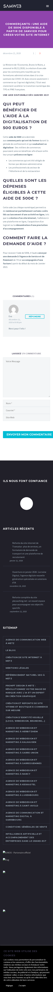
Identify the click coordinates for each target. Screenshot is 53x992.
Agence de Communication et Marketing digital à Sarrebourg (25, 816)
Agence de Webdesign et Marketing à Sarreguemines (24, 762)
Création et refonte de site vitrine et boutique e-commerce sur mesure (27, 707)
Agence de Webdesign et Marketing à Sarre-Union (22, 751)
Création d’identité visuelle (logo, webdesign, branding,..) (25, 719)
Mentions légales (17, 668)
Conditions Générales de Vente (26, 827)
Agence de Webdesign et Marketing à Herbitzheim (22, 730)
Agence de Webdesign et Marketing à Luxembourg (22, 793)
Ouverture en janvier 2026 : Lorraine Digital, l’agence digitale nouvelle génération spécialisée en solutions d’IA (29, 577)
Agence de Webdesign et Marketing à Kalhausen (21, 740)
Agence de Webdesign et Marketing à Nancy (21, 772)
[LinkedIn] (21, 278)
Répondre (35, 316)
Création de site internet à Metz (24, 659)
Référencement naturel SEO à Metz (25, 677)
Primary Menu (47, 6)
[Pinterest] (13, 278)
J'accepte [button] (22, 985)
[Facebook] (5, 278)
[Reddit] (25, 278)
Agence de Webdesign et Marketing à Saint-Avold (22, 804)
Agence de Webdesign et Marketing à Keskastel (21, 783)
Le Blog (11, 650)
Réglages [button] (9, 985)
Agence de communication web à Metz (26, 641)
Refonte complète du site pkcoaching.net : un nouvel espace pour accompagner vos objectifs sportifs (28, 602)
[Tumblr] (17, 278)
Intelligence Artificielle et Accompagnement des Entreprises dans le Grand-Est (26, 837)
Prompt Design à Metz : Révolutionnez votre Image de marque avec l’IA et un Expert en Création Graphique (26, 690)
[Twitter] (9, 278)
